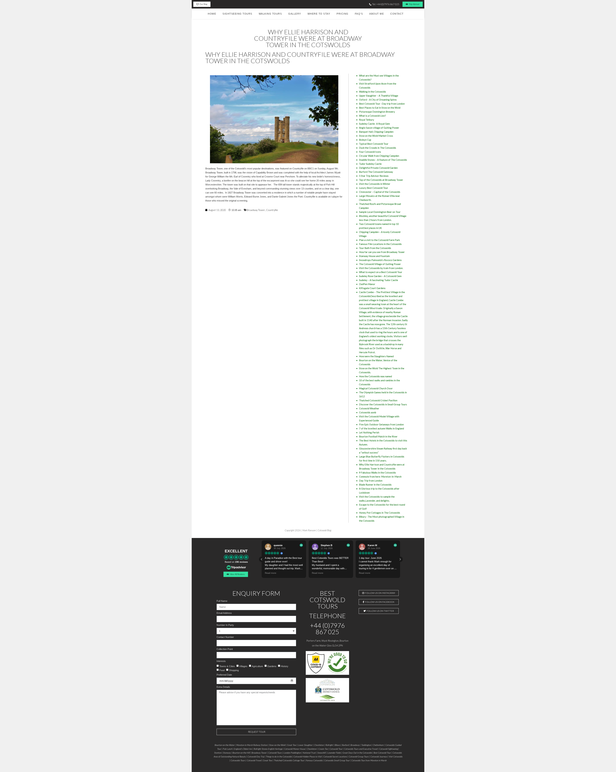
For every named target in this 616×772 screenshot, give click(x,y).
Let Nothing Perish (369, 432)
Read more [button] (270, 573)
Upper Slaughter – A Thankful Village (378, 95)
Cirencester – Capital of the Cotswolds (379, 191)
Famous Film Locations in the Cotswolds (380, 244)
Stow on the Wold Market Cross (376, 135)
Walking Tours (270, 13)
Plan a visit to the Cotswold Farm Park (379, 240)
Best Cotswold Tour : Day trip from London (382, 103)
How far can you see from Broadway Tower (382, 252)
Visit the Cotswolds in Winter (374, 183)
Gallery (294, 13)
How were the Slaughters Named (376, 356)
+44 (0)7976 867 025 (327, 629)
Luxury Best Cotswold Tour (373, 187)
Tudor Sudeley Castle (370, 163)
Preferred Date (224, 675)
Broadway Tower (256, 210)
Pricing (342, 13)
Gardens (271, 666)
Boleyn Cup (365, 139)
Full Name (222, 601)
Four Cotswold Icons (370, 151)
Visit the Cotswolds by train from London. (381, 268)
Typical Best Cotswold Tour (373, 143)
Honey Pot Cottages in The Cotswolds (379, 512)
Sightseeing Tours (237, 13)
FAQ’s (359, 13)
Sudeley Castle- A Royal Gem (374, 123)
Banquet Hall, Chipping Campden (376, 131)
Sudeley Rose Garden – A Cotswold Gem (380, 276)
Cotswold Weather (369, 408)
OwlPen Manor (367, 284)
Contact (397, 13)
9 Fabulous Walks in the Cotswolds (377, 472)
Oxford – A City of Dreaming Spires (378, 99)
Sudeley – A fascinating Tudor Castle (378, 280)
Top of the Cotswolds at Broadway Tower (381, 179)
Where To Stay (319, 13)
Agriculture (257, 666)
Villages (243, 666)
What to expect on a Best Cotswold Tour (380, 272)
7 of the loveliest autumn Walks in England (381, 428)
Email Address (224, 613)
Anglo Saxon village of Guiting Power (379, 127)
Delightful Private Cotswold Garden (378, 167)
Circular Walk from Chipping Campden (379, 155)
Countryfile (272, 210)
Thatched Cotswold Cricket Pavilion (378, 400)
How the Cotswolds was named (375, 376)
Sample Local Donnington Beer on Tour (380, 211)
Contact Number (225, 637)
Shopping (234, 670)
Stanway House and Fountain (374, 256)
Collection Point (225, 649)
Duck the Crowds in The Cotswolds (377, 147)
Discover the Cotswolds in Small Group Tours (383, 404)
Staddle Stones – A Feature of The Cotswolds (383, 159)
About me (376, 13)
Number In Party (225, 625)
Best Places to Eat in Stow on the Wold (379, 107)
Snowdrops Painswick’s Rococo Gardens (380, 260)
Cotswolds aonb (367, 412)
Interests (221, 661)
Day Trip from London (370, 480)
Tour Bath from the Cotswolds (375, 248)
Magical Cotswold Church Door (376, 388)
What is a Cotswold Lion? (372, 115)
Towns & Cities (227, 666)
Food (222, 670)
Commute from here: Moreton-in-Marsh (380, 476)
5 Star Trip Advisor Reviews (374, 175)
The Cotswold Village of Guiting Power (380, 264)
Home (212, 13)
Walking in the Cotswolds (372, 91)
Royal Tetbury (366, 119)
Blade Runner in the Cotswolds (375, 484)
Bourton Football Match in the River (378, 436)
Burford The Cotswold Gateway (376, 171)
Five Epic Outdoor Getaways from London (381, 424)
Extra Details (223, 687)
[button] (400, 559)
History (284, 666)
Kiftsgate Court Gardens (372, 288)
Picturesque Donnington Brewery (377, 111)
